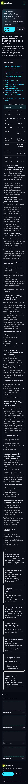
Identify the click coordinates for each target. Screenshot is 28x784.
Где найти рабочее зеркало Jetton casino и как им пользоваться (13, 68)
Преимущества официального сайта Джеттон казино (14, 73)
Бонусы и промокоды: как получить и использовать (13, 81)
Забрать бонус (7, 29)
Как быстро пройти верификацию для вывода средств (13, 94)
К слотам (20, 29)
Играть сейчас (8, 774)
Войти (18, 774)
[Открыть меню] (24, 3)
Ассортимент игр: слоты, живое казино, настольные (14, 85)
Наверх (4, 781)
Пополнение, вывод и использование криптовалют (14, 89)
